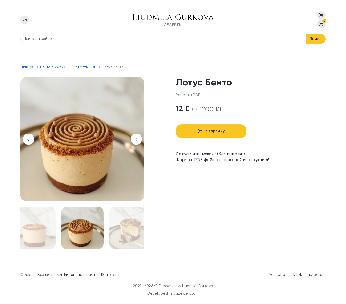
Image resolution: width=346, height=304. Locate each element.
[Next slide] (136, 139)
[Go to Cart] (321, 15)
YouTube (277, 275)
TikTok (296, 275)
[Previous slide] (28, 139)
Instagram (316, 275)
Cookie (27, 275)
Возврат (45, 275)
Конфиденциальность (77, 275)
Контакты (110, 275)
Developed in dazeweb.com (173, 294)
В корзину (215, 131)
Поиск (315, 39)
